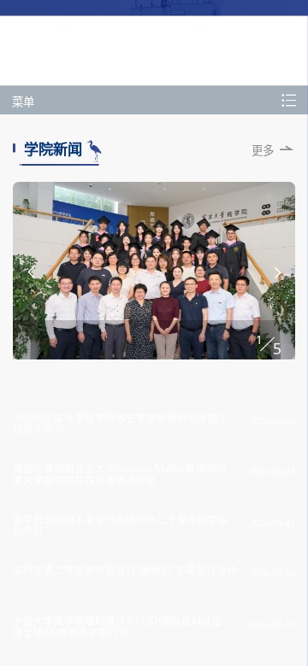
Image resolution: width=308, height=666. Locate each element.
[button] (31, 272)
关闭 (208, 125)
